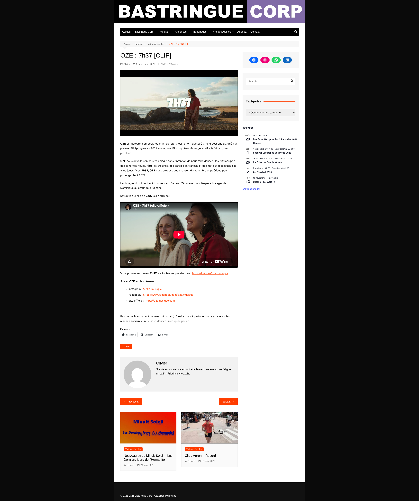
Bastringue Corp (144, 31)
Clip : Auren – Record (200, 455)
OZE (127, 346)
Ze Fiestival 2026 (262, 172)
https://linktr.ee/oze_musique (210, 273)
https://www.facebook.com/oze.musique (168, 294)
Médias (164, 31)
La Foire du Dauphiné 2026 (268, 162)
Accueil (126, 31)
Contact (254, 31)
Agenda (241, 31)
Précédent (133, 401)
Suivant (226, 401)
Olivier (126, 64)
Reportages (200, 31)
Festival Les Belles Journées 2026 (272, 152)
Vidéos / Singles (169, 64)
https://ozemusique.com (160, 300)
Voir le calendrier (251, 188)
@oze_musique (152, 289)
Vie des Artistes (222, 31)
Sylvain (130, 465)
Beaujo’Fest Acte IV (264, 181)
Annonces (181, 31)
